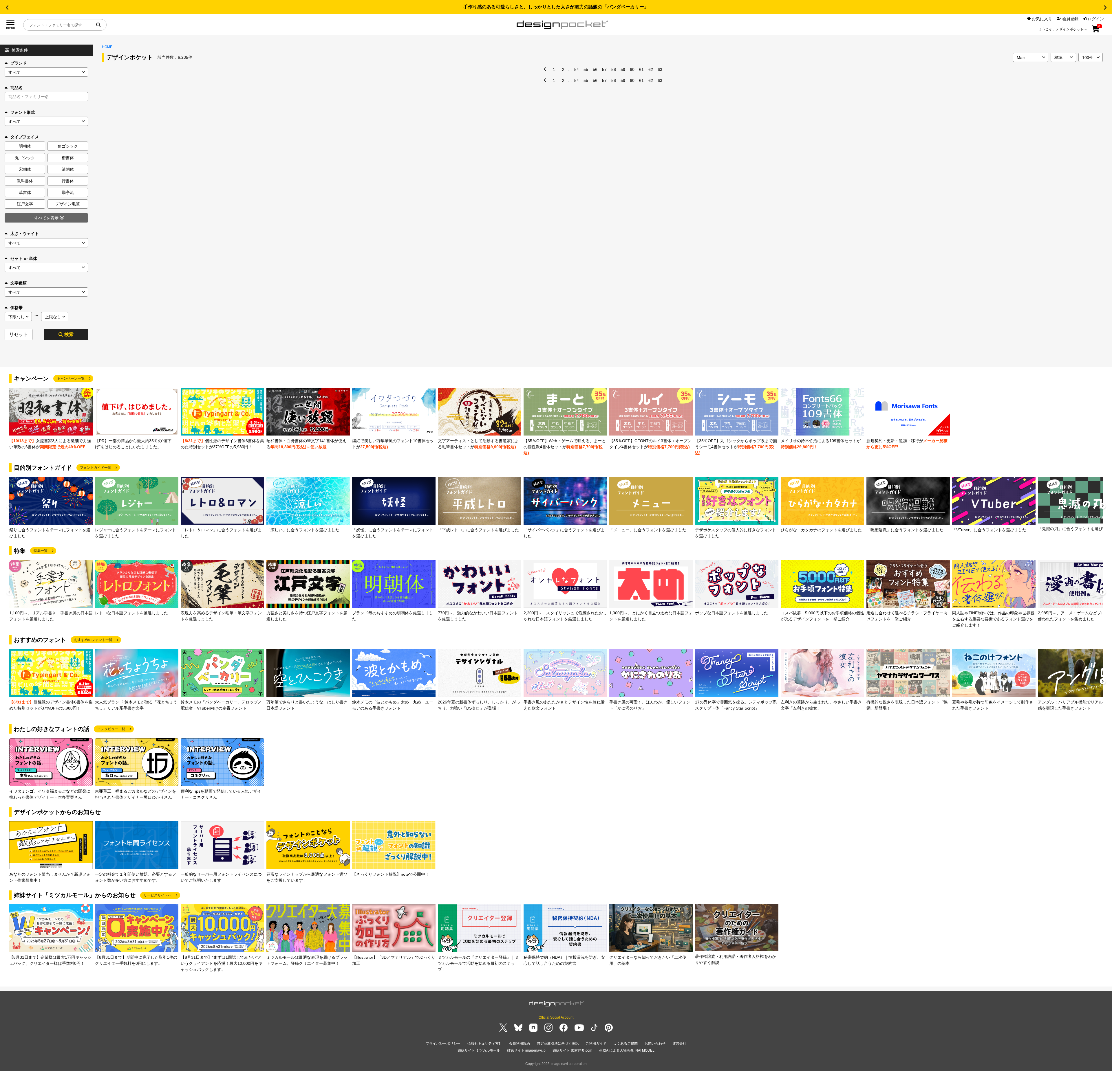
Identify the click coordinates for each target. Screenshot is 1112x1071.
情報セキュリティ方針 (484, 1043)
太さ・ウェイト (24, 233)
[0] (1096, 31)
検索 (69, 334)
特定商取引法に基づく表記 (558, 1043)
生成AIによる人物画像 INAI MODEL (626, 1050)
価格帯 (16, 307)
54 (576, 69)
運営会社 (679, 1043)
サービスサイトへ (157, 895)
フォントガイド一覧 (95, 468)
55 (586, 69)
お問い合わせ (655, 1043)
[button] (7, 7)
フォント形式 (22, 112)
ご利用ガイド (596, 1043)
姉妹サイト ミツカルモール (479, 1050)
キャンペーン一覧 (71, 378)
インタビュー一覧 (111, 729)
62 (650, 69)
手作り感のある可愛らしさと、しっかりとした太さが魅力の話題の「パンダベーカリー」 (556, 6)
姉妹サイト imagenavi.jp (526, 1050)
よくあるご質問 (625, 1043)
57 (604, 69)
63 (660, 69)
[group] (51, 419)
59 (623, 69)
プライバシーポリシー (443, 1043)
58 (613, 69)
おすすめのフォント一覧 (93, 640)
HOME (107, 47)
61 (641, 69)
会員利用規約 (519, 1043)
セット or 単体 (23, 258)
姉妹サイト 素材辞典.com (572, 1050)
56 (595, 69)
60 (632, 69)
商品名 (16, 87)
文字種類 (18, 283)
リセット (18, 334)
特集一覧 (40, 551)
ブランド (18, 63)
